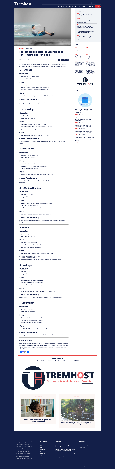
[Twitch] (93, 467)
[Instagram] (97, 3)
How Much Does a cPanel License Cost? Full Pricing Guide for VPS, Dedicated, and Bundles (90, 64)
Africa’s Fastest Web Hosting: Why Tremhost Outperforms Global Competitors (84, 119)
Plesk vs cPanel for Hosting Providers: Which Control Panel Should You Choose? (84, 21)
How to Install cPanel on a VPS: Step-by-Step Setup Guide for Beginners (84, 38)
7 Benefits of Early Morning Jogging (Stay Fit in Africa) (77, 423)
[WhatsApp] (67, 60)
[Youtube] (100, 3)
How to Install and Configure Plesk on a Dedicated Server (85, 15)
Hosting (21, 48)
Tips (78, 13)
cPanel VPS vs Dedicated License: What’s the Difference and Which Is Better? (90, 72)
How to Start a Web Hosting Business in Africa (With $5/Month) (83, 111)
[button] (91, 3)
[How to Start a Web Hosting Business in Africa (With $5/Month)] (85, 100)
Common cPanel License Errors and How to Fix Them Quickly (85, 32)
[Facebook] (96, 3)
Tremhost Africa (26, 59)
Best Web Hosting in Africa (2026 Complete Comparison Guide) (83, 126)
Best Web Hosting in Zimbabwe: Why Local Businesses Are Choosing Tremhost (84, 139)
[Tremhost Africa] (20, 60)
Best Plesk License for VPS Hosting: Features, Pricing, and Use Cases (85, 27)
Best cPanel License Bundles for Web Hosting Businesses (79, 71)
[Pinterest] (64, 60)
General (79, 18)
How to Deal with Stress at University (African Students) (37, 420)
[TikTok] (90, 467)
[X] (98, 3)
